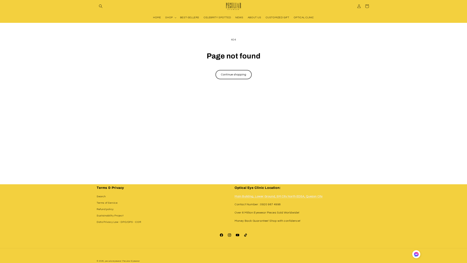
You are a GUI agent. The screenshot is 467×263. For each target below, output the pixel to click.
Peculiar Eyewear (131, 261)
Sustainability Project (110, 215)
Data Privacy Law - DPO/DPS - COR (119, 222)
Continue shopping (233, 74)
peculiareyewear (113, 261)
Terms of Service (107, 203)
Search (101, 196)
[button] (101, 6)
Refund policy (105, 209)
